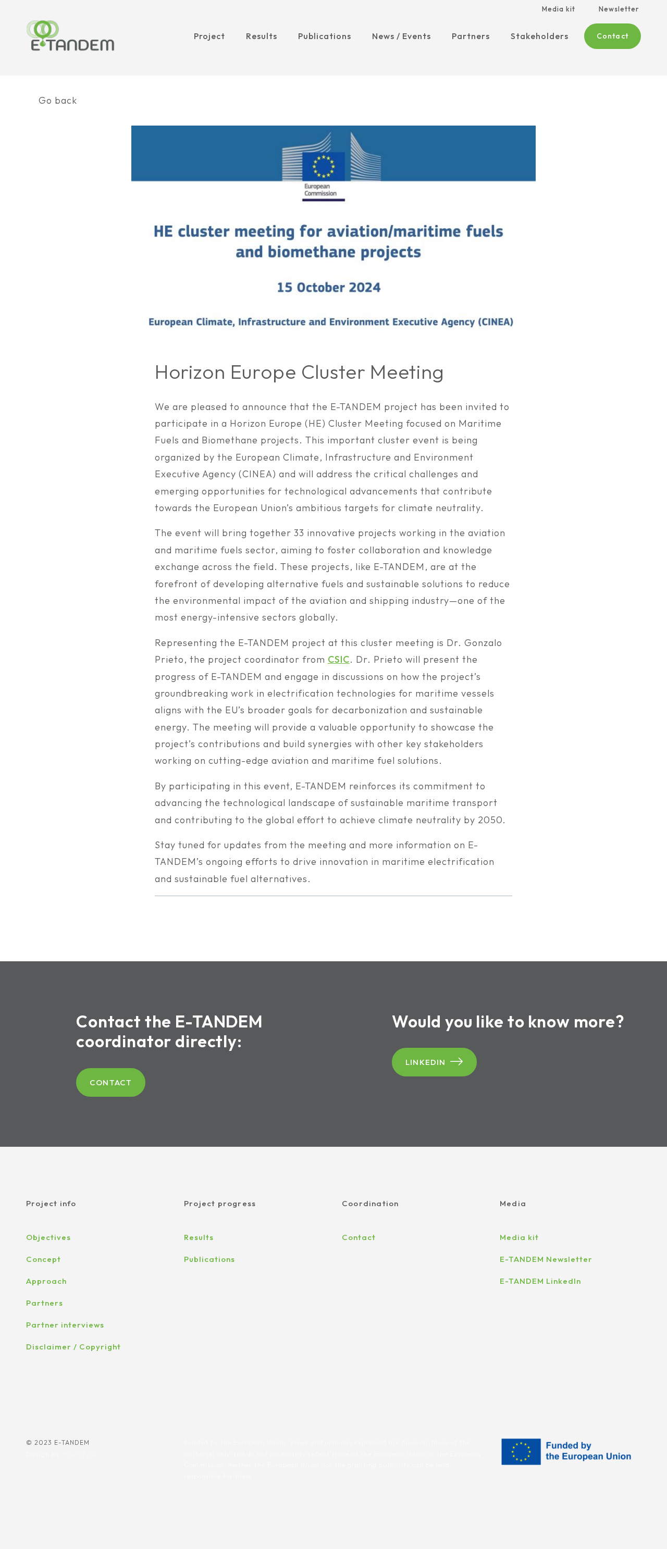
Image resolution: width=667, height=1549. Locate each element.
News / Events (401, 36)
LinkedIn (425, 1062)
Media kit (558, 9)
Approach (46, 1281)
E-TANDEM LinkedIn (540, 1281)
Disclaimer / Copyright (73, 1347)
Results (261, 36)
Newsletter (619, 9)
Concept (43, 1259)
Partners (471, 36)
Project (209, 36)
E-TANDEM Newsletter (546, 1259)
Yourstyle (79, 1454)
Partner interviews (65, 1325)
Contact (612, 36)
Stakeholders (540, 36)
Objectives (48, 1237)
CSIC (339, 659)
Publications (324, 36)
